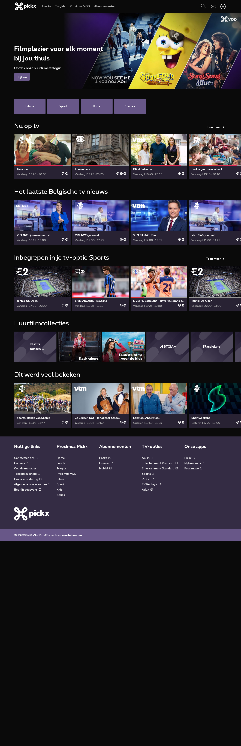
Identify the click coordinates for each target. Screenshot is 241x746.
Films (60, 479)
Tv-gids (62, 468)
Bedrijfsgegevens (26, 489)
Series (61, 495)
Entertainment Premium (158, 463)
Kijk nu (22, 77)
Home (61, 458)
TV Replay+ (150, 484)
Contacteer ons (24, 458)
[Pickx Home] (31, 513)
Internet (104, 463)
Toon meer (213, 127)
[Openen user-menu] (223, 6)
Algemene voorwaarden (31, 484)
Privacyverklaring (26, 479)
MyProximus (193, 463)
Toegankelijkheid (25, 473)
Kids (59, 489)
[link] (42, 156)
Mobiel (104, 468)
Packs (103, 458)
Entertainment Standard (158, 468)
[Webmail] (213, 6)
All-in (146, 458)
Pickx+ (147, 479)
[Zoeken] (203, 6)
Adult (146, 489)
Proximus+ (192, 468)
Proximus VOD (66, 473)
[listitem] (35, 347)
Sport (60, 484)
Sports (147, 473)
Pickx (188, 458)
